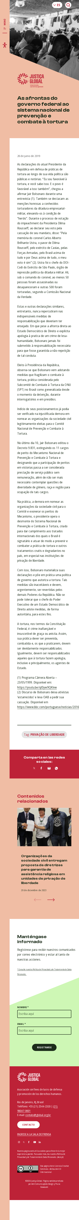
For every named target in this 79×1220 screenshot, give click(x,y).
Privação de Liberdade (47, 734)
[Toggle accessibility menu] (5, 45)
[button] (51, 900)
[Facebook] (29, 1142)
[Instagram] (19, 1142)
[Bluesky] (45, 1142)
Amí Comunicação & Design (42, 1184)
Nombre (23, 1007)
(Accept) (60, 1157)
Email (21, 1024)
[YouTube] (34, 1142)
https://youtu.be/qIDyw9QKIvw (37, 687)
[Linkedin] (40, 1142)
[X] (24, 1142)
